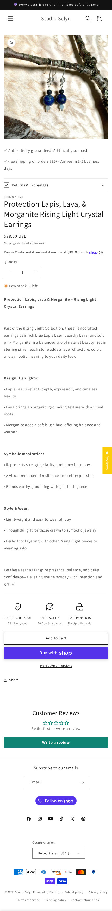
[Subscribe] (82, 782)
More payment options (56, 665)
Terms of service (29, 900)
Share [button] (14, 680)
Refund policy (74, 892)
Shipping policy (55, 900)
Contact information (85, 900)
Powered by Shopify (46, 892)
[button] (10, 18)
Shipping (9, 243)
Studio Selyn (24, 892)
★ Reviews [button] (107, 460)
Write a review (56, 742)
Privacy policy (98, 892)
